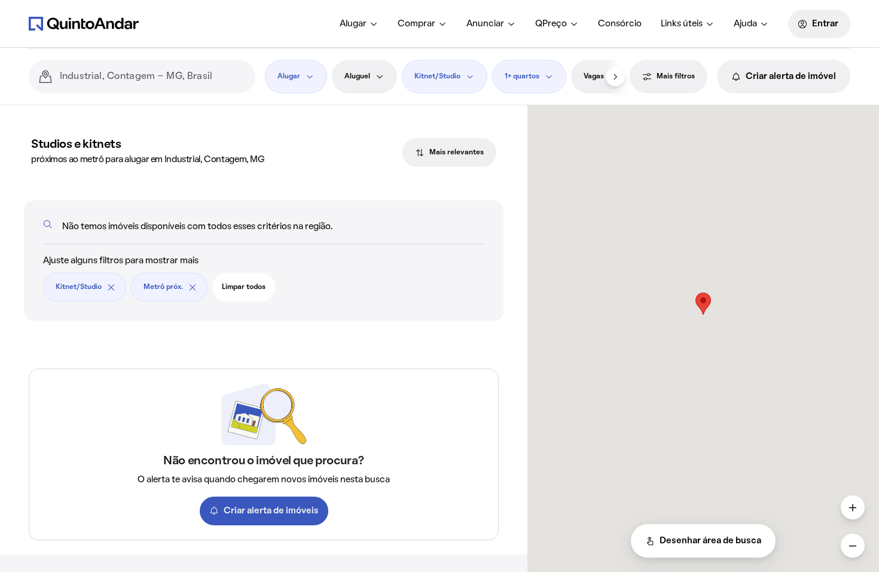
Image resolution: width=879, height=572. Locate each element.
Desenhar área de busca (710, 541)
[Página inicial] (84, 23)
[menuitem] (359, 24)
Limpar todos (243, 287)
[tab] (449, 152)
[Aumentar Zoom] (853, 507)
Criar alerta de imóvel (791, 76)
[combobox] (153, 76)
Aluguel (357, 77)
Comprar (416, 24)
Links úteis (682, 24)
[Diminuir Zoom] (853, 546)
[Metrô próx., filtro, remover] (192, 287)
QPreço (551, 24)
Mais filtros (676, 77)
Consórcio (620, 24)
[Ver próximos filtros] (615, 76)
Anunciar (485, 24)
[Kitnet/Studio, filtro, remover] (111, 287)
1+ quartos (522, 77)
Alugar (353, 24)
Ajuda (745, 24)
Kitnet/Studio (437, 77)
